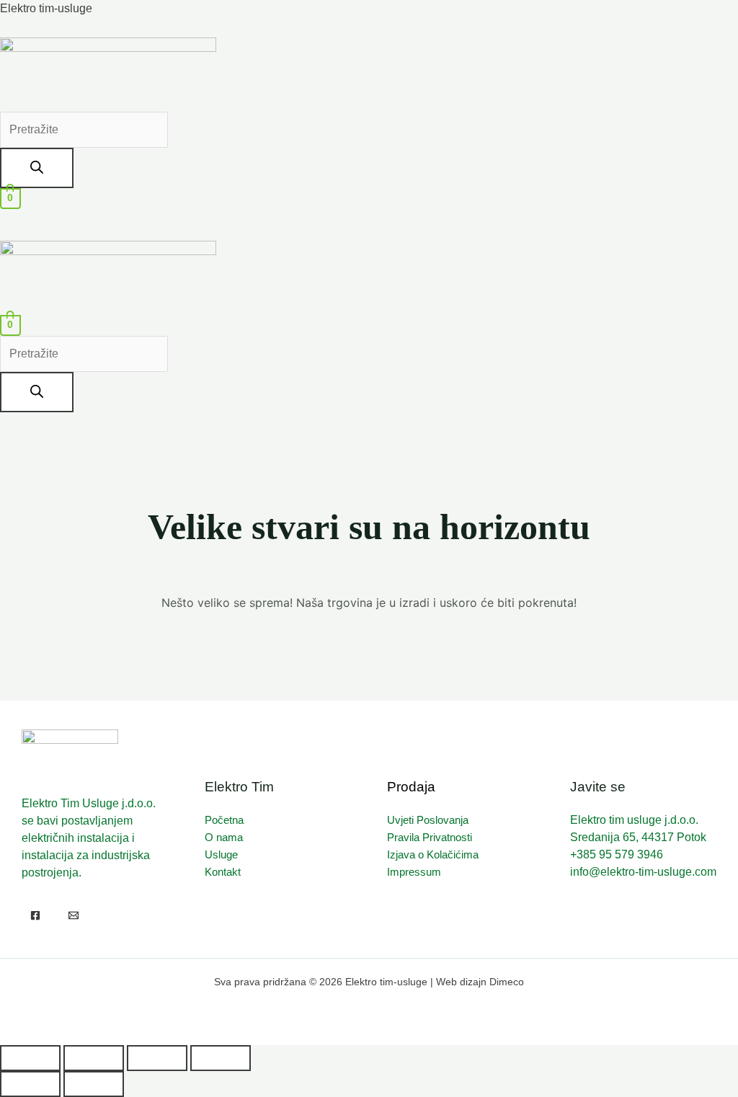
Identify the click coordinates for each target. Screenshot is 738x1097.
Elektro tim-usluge (46, 8)
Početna (224, 820)
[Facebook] (35, 915)
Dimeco (506, 981)
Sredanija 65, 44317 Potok (638, 837)
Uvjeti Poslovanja (427, 820)
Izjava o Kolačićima (433, 854)
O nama (224, 837)
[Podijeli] (157, 1058)
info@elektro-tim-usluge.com (643, 872)
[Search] (37, 168)
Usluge (221, 854)
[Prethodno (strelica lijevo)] (30, 1084)
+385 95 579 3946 (616, 854)
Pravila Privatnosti (429, 837)
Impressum (414, 872)
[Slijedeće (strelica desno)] (93, 1084)
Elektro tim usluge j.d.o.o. (634, 820)
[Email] (73, 915)
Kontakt (223, 872)
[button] (369, 217)
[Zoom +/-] (30, 1058)
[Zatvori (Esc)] (220, 1058)
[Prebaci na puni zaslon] (93, 1058)
